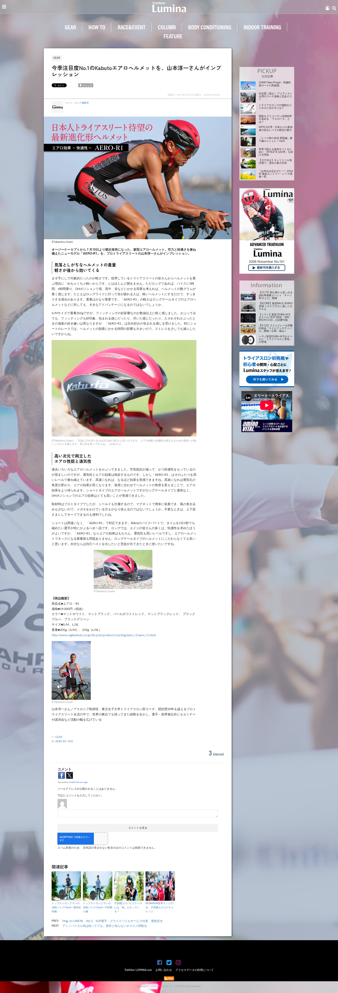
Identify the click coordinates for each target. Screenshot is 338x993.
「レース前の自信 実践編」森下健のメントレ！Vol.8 (275, 139)
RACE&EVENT (132, 27)
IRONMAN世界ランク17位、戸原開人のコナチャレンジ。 (160, 907)
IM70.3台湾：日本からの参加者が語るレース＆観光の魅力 (276, 128)
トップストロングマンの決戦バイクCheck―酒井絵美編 (66, 907)
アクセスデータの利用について (194, 970)
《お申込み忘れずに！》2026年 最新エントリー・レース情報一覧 (276, 174)
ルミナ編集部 (82, 103)
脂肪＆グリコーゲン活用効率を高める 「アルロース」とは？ (275, 119)
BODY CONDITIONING (209, 27)
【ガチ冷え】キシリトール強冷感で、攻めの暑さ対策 (275, 161)
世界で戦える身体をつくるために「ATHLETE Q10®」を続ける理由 (276, 152)
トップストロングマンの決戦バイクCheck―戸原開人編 (97, 907)
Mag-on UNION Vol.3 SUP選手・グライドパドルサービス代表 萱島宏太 (112, 921)
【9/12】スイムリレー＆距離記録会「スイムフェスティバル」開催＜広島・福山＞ (276, 328)
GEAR (70, 27)
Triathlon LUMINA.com (138, 970)
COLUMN (167, 27)
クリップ (87, 86)
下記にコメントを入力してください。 (81, 795)
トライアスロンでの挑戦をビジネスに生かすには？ (275, 106)
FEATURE (173, 36)
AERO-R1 (60, 741)
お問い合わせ (164, 970)
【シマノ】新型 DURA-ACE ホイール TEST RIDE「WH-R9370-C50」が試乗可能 (274, 317)
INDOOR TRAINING (262, 27)
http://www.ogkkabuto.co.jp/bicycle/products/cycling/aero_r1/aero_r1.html (104, 635)
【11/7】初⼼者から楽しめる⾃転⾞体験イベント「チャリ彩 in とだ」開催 (276, 295)
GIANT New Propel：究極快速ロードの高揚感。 (275, 84)
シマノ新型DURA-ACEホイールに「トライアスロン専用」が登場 (275, 339)
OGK (70, 741)
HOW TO (96, 27)
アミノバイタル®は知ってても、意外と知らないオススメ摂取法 (104, 926)
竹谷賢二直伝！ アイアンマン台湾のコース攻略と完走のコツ (275, 97)
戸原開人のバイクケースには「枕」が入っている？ (128, 907)
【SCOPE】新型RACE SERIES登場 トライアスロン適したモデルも (276, 306)
